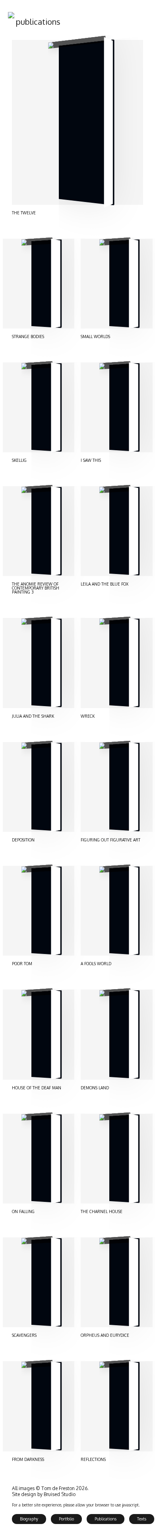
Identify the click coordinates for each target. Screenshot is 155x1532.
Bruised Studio (60, 1494)
